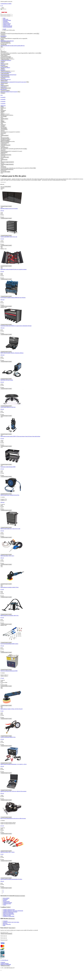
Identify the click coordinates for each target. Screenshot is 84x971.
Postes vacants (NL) (7, 924)
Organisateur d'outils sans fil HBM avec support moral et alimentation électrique (15, 325)
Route (4, 925)
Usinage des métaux (7, 23)
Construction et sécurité (7, 25)
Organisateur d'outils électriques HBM (7, 466)
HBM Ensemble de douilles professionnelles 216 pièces (11, 879)
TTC (3, 7)
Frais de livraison (6, 901)
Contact (4, 904)
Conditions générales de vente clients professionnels (13, 910)
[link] (2, 33)
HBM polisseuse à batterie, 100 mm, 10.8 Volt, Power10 (11, 708)
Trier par (2, 187)
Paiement (5, 900)
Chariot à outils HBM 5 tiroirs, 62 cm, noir (8, 236)
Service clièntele (8, 3)
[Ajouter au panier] (0, 216)
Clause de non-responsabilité (8, 914)
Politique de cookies (7, 915)
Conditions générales (4, 963)
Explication (12, 59)
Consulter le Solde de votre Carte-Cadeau (11, 922)
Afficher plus (3, 182)
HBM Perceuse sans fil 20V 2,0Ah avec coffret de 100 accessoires (13, 791)
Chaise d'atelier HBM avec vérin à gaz (7, 407)
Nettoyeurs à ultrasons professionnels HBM (8, 670)
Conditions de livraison (7, 902)
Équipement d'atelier (7, 20)
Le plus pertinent (7, 186)
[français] (3, 9)
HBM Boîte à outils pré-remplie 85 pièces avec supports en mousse (13, 269)
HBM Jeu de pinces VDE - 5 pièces (7, 852)
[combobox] (6, 14)
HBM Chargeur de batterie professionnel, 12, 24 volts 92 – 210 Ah (13, 764)
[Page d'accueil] (4, 13)
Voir (1, 507)
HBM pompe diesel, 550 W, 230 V (7, 555)
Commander (5, 899)
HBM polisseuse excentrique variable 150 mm (9, 587)
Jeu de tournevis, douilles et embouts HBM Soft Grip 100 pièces (12, 297)
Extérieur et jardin (6, 24)
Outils (4, 18)
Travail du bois (6, 22)
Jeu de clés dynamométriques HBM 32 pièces (9, 643)
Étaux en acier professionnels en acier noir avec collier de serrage (13, 818)
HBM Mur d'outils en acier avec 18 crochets (9, 208)
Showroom (5, 923)
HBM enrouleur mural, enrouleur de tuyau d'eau (9, 495)
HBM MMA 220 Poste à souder (6, 379)
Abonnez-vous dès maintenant (6, 933)
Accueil (4, 29)
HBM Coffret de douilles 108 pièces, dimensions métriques (11, 352)
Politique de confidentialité (8, 912)
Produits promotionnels (7, 26)
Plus (38, 33)
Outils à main (5, 19)
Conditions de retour (7, 903)
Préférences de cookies (5, 965)
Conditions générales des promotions (10, 911)
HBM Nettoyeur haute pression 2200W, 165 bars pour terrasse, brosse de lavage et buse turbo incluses (20, 436)
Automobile (5, 21)
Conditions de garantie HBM (8, 916)
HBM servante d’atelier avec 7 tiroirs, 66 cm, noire (10, 528)
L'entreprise (2, 3)
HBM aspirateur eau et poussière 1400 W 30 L (9, 615)
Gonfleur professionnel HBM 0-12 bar (7, 737)
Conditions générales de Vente (9, 909)
